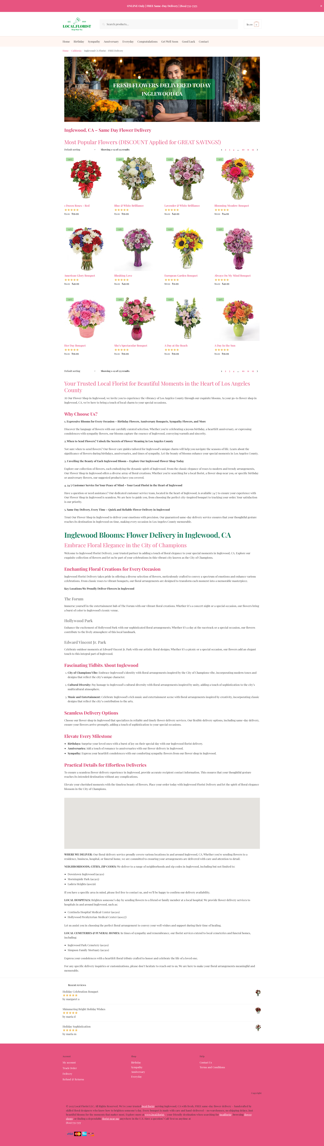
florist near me (110, 1118)
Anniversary (138, 1071)
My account (69, 1062)
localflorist (225, 1114)
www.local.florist (155, 1114)
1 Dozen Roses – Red (76, 205)
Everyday (136, 1076)
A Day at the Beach (176, 345)
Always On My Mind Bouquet (232, 275)
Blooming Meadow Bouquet (231, 205)
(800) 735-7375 (73, 1122)
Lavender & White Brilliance (182, 205)
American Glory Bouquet (79, 275)
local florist (147, 1106)
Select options (86, 221)
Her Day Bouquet (75, 345)
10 (243, 149)
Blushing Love (123, 275)
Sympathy (137, 1067)
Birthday (136, 1062)
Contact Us (206, 1062)
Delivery (67, 1073)
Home (66, 50)
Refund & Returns (73, 1079)
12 (253, 149)
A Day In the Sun (224, 345)
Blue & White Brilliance (129, 205)
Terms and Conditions (212, 1067)
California (76, 50)
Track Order (70, 1068)
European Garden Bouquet (181, 275)
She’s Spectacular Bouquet (130, 345)
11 (248, 149)
